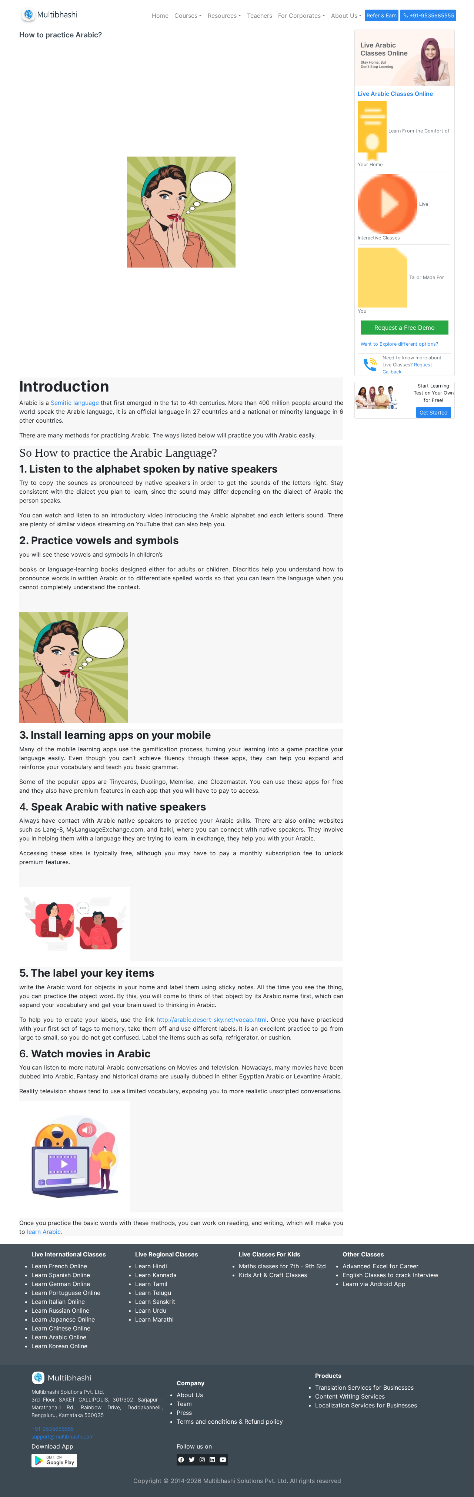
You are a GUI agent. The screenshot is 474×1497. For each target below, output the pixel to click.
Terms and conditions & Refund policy (230, 1421)
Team (184, 1403)
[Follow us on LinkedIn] (212, 1459)
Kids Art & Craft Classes (273, 1275)
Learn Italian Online (58, 1301)
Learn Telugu (153, 1292)
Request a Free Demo (404, 327)
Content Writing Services (350, 1396)
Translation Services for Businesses (364, 1387)
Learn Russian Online (60, 1310)
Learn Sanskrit (155, 1301)
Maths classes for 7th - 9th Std (282, 1266)
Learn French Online (59, 1266)
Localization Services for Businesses (366, 1405)
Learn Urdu (150, 1310)
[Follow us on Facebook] (181, 1459)
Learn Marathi (154, 1319)
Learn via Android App (374, 1284)
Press (184, 1412)
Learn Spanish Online (60, 1275)
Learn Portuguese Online (65, 1292)
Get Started (434, 412)
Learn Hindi (151, 1266)
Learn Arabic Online (58, 1337)
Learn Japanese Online (63, 1319)
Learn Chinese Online (60, 1328)
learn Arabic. (44, 1231)
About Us (190, 1395)
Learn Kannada (156, 1275)
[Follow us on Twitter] (191, 1459)
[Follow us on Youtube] (223, 1459)
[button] (188, 15)
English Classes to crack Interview (390, 1275)
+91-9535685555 (52, 1429)
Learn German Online (60, 1284)
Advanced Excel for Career (380, 1266)
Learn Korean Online (59, 1346)
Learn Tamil (151, 1284)
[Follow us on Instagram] (202, 1459)
